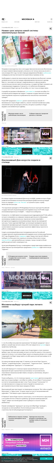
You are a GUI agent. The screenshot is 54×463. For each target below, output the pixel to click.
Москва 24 (27, 19)
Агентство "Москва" (20, 202)
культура (13, 267)
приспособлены (7, 240)
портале (42, 345)
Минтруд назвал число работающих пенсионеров (17, 114)
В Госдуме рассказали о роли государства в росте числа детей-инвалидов (17, 258)
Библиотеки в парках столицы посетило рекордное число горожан (18, 418)
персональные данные (7, 459)
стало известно (30, 91)
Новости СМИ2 (5, 146)
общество (4, 123)
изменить (19, 101)
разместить (35, 247)
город (3, 267)
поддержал (22, 236)
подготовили (34, 378)
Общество (16, 27)
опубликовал (47, 73)
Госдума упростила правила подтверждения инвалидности (39, 257)
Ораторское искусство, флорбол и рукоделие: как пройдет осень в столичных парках (38, 419)
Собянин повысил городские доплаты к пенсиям (38, 114)
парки (12, 429)
